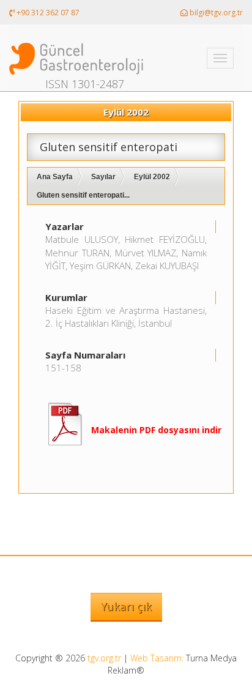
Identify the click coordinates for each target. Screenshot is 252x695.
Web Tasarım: (156, 658)
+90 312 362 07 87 (47, 12)
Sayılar (103, 177)
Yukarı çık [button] (126, 606)
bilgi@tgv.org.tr (215, 12)
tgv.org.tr (104, 658)
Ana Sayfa (55, 177)
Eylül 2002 (152, 177)
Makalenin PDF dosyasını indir (156, 430)
